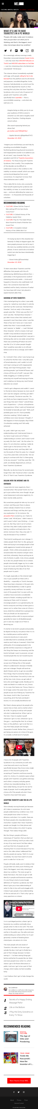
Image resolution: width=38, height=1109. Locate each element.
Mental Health (13, 9)
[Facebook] (11, 50)
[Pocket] (22, 50)
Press (26, 1100)
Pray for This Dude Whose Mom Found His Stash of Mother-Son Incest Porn (19, 222)
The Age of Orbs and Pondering (25, 1039)
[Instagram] (32, 50)
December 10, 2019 (14, 138)
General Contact (19, 1103)
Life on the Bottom (17, 1007)
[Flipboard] (16, 50)
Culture (4, 9)
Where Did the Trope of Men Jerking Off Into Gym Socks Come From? (18, 209)
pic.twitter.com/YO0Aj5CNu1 (17, 131)
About (12, 1100)
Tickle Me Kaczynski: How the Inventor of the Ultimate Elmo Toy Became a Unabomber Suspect (27, 1060)
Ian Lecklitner (23, 9)
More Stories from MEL (19, 1080)
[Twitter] (5, 50)
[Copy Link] (27, 50)
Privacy (19, 1100)
